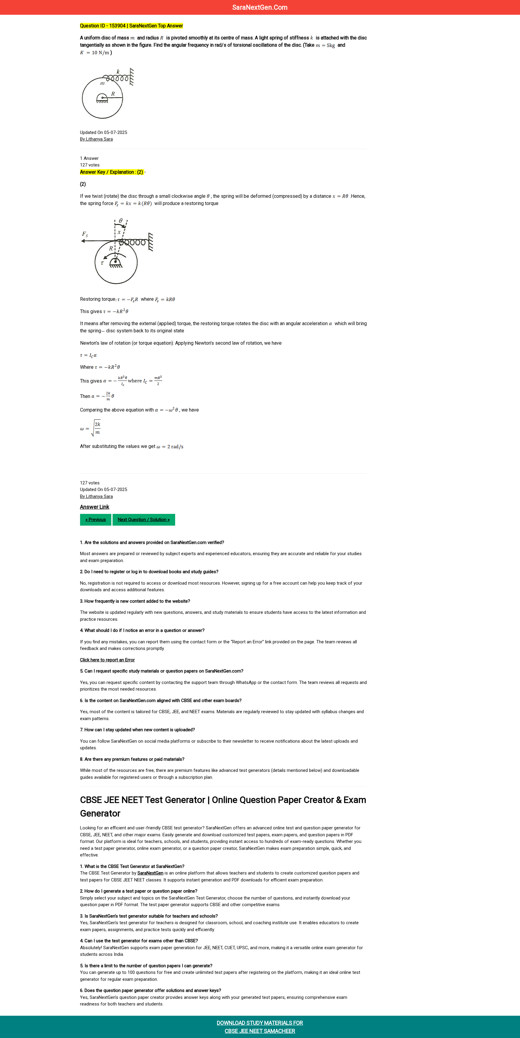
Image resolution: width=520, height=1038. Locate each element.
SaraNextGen (150, 873)
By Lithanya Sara (96, 139)
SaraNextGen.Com (260, 7)
